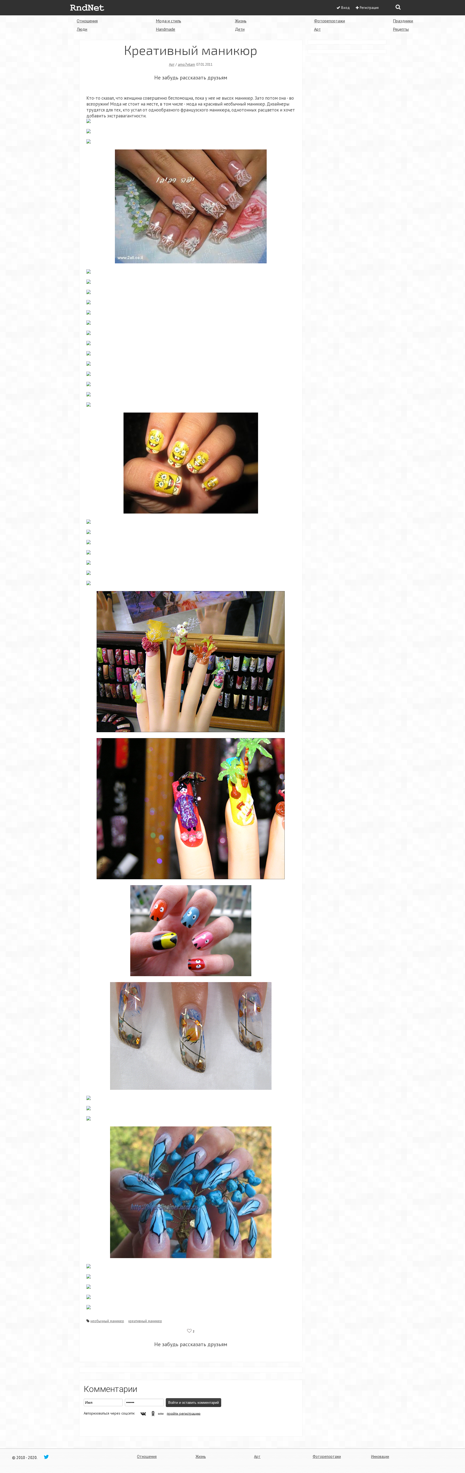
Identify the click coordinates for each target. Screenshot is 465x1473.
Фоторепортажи (329, 20)
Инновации (380, 1456)
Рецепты (401, 29)
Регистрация (369, 7)
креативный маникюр (145, 1320)
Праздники (403, 20)
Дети (240, 29)
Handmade (165, 29)
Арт (317, 29)
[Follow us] (46, 1456)
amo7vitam (186, 64)
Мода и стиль (168, 20)
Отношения (87, 20)
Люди (82, 29)
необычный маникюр (107, 1320)
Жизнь (240, 20)
